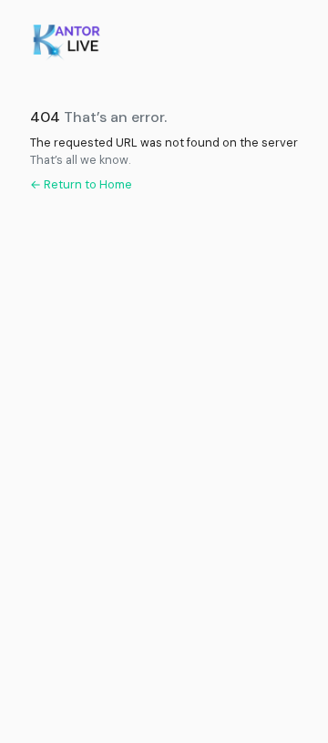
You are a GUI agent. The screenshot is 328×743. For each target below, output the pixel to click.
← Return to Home (81, 184)
